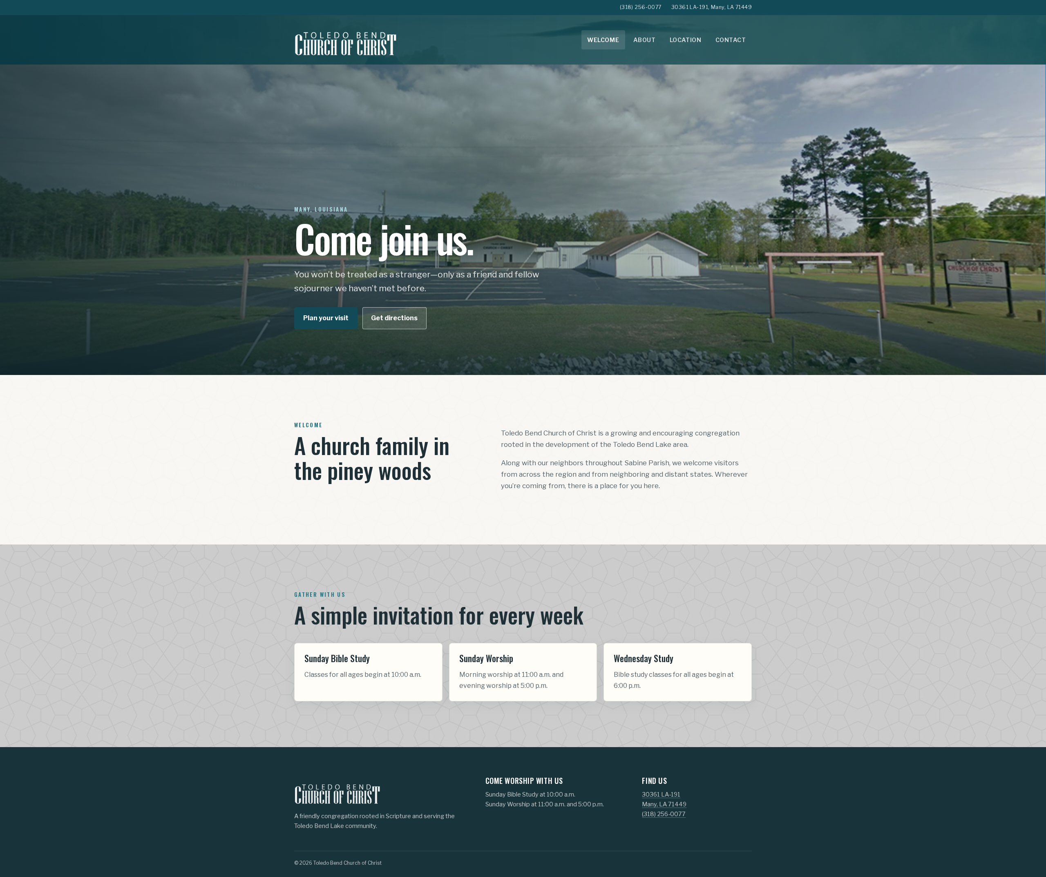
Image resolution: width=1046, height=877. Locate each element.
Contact (730, 39)
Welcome (603, 39)
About (644, 39)
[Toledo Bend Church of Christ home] (345, 40)
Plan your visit (326, 318)
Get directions (394, 318)
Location (686, 39)
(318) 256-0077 (641, 7)
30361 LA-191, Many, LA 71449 (711, 7)
